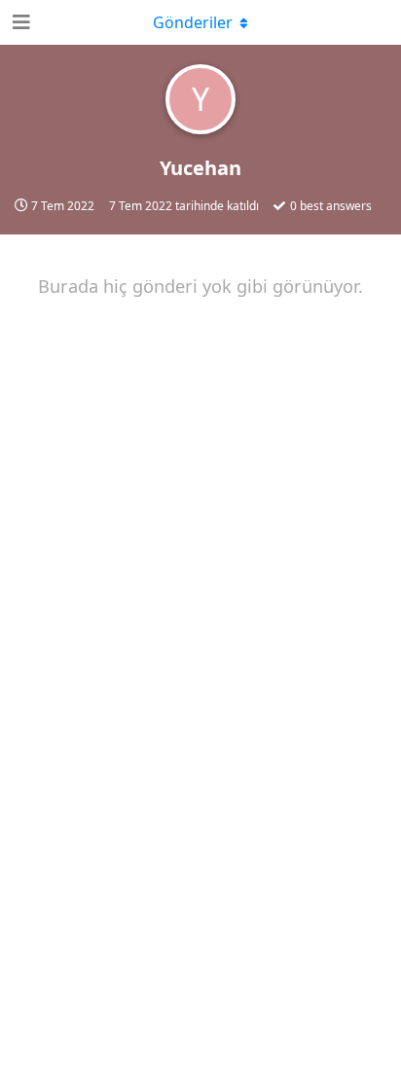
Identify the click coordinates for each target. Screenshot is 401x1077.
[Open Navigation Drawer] (19, 22)
